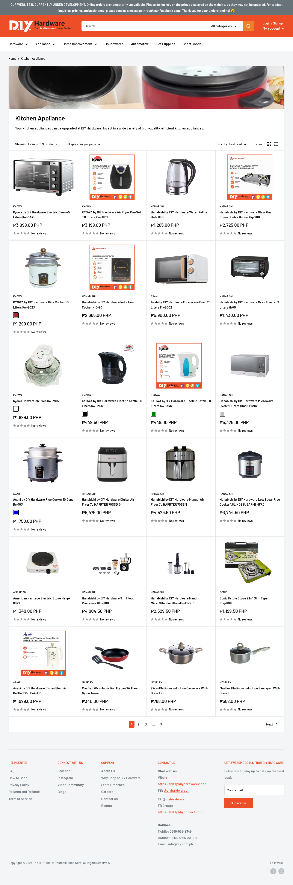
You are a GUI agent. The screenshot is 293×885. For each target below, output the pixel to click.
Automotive (140, 44)
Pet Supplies (165, 44)
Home (13, 58)
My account (272, 28)
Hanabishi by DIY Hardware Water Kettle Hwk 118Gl (179, 214)
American (19, 592)
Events (106, 805)
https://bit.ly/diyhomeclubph (180, 812)
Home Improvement (77, 44)
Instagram (65, 778)
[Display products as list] (276, 144)
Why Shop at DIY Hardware (121, 778)
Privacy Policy (19, 785)
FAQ (11, 771)
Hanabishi (157, 206)
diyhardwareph (177, 799)
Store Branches (113, 785)
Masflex (88, 682)
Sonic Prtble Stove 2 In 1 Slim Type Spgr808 (243, 600)
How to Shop (18, 778)
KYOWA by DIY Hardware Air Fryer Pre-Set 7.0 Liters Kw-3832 (111, 214)
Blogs (62, 791)
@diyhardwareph (176, 790)
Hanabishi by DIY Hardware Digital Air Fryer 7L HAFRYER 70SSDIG (108, 501)
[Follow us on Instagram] (281, 871)
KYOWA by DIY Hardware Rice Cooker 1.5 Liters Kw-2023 (41, 304)
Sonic (223, 592)
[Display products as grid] (269, 144)
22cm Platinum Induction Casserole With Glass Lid (179, 690)
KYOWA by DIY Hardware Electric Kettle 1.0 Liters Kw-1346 (181, 403)
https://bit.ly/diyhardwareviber (182, 784)
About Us (108, 771)
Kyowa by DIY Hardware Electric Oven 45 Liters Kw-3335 (41, 214)
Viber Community (71, 785)
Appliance (42, 44)
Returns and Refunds (25, 791)
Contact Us (109, 799)
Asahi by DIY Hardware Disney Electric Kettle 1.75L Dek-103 (40, 690)
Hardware (16, 44)
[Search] (248, 26)
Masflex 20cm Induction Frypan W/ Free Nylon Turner (109, 690)
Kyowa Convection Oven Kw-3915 (36, 401)
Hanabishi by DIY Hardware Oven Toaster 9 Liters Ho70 (249, 304)
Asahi (154, 296)
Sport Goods (192, 44)
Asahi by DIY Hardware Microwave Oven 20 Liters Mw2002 (181, 304)
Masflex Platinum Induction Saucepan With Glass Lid (250, 690)
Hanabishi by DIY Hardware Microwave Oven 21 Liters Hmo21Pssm (246, 403)
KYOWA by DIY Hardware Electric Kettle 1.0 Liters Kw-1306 (112, 403)
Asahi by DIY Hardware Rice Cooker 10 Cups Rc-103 (43, 501)
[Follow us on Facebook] (273, 871)
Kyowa (17, 206)
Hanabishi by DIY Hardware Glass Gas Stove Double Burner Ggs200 (245, 214)
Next (269, 724)
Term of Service (20, 799)
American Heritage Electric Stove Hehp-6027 (41, 600)
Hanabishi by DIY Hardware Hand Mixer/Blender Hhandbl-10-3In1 (173, 600)
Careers (107, 791)
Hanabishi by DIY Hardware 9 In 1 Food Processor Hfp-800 (108, 600)
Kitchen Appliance (33, 58)
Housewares (114, 44)
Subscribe (238, 803)
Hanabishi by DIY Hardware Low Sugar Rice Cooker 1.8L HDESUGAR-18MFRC (250, 501)
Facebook (65, 771)
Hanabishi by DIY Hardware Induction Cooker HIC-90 (108, 304)
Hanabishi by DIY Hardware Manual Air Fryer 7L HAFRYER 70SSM (177, 501)
